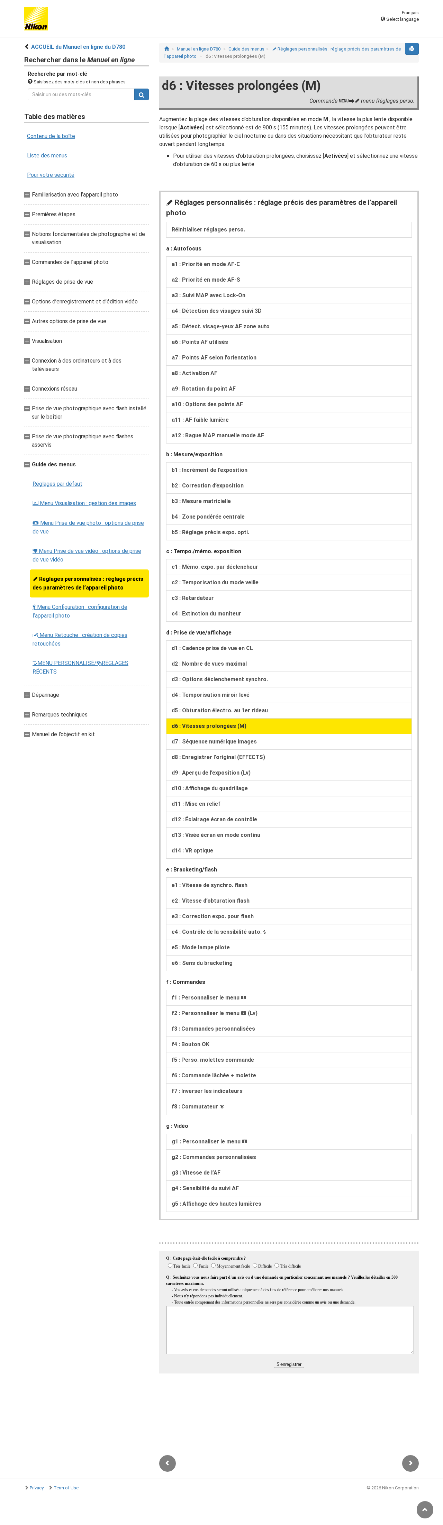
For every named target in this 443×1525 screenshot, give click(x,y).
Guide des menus (246, 49)
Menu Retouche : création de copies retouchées (80, 639)
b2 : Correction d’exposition (208, 485)
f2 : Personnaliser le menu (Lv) (214, 1013)
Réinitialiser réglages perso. (208, 229)
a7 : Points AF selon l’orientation (214, 357)
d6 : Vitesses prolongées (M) (209, 726)
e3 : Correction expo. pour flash (213, 916)
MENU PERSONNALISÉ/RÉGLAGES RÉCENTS (80, 667)
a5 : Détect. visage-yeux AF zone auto (221, 326)
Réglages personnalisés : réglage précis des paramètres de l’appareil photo (88, 583)
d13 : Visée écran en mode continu (216, 835)
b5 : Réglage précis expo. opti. (210, 532)
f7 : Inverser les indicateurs (207, 1091)
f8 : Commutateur (198, 1106)
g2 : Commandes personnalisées (214, 1157)
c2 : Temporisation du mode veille (215, 582)
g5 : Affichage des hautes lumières (216, 1203)
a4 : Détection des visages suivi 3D (217, 311)
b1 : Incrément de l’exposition (209, 470)
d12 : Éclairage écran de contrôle (214, 819)
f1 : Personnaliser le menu (209, 997)
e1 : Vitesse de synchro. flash (209, 885)
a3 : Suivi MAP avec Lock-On (208, 295)
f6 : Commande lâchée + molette (214, 1075)
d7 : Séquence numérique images (214, 741)
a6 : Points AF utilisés (200, 342)
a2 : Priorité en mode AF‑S (206, 279)
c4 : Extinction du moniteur (206, 613)
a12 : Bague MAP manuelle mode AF (218, 435)
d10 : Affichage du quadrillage (210, 788)
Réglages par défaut (57, 484)
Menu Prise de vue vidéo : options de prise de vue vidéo (87, 555)
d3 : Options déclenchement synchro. (220, 679)
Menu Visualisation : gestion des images (84, 503)
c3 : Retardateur (193, 598)
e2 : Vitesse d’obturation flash (211, 900)
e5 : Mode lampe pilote (201, 947)
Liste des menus (47, 155)
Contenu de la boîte (51, 136)
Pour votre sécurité (50, 175)
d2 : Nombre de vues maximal (209, 663)
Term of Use (66, 1487)
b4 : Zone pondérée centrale (208, 516)
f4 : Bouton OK (190, 1044)
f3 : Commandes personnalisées (213, 1028)
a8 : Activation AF (194, 373)
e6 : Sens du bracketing (202, 963)
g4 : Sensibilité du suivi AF (205, 1188)
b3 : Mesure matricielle (201, 501)
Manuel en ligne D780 (198, 49)
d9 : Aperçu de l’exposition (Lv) (211, 772)
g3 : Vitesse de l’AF (196, 1172)
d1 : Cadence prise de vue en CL (212, 648)
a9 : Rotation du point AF (204, 388)
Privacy (37, 1487)
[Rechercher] (141, 94)
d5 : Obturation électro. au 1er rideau (220, 710)
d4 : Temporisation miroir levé (211, 695)
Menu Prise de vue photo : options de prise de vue (88, 527)
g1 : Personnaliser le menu (209, 1141)
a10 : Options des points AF (207, 404)
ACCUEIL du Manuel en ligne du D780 (78, 47)
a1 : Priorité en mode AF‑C (206, 264)
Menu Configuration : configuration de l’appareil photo (80, 611)
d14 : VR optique (192, 850)
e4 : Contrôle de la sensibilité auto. (219, 932)
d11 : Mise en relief (196, 804)
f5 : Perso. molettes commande (213, 1060)
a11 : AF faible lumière (200, 420)
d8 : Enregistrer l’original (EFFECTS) (218, 757)
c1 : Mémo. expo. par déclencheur (215, 567)
